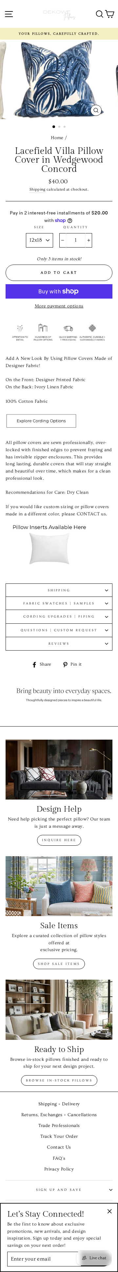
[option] (59, 33)
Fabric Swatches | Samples (59, 603)
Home (57, 137)
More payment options (59, 306)
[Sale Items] (59, 886)
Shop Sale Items (59, 964)
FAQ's (59, 1158)
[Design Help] (59, 770)
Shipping (38, 189)
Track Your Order (59, 1136)
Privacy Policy (59, 1169)
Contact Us (59, 1147)
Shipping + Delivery (59, 1104)
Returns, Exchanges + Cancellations (59, 1114)
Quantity (75, 227)
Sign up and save (59, 1190)
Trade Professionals (59, 1125)
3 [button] (65, 127)
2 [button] (60, 127)
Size (39, 227)
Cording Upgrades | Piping (59, 616)
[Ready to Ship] (59, 1010)
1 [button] (54, 127)
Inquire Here (59, 840)
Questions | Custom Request (59, 630)
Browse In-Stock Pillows (59, 1080)
